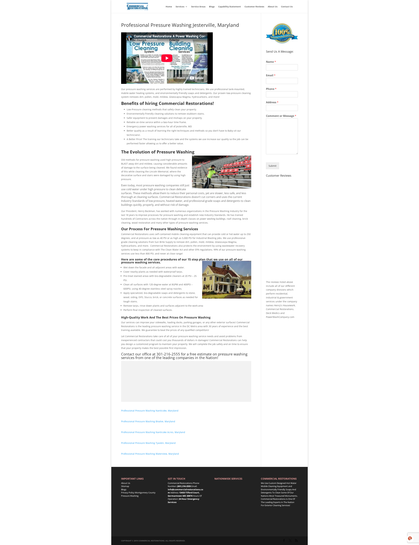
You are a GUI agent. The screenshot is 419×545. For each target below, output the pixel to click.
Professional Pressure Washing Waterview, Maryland (150, 453)
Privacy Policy (127, 492)
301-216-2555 (168, 354)
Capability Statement (229, 6)
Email (270, 75)
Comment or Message (281, 116)
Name (271, 62)
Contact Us (287, 6)
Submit (272, 165)
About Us (272, 6)
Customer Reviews (254, 6)
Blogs (212, 6)
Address (272, 102)
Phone (271, 89)
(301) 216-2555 (184, 486)
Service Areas (198, 6)
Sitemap (125, 486)
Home (169, 6)
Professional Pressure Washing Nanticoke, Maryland (149, 410)
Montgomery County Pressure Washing (138, 494)
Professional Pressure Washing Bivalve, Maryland (148, 421)
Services (180, 6)
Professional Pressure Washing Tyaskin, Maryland (148, 442)
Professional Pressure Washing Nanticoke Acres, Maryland (153, 432)
